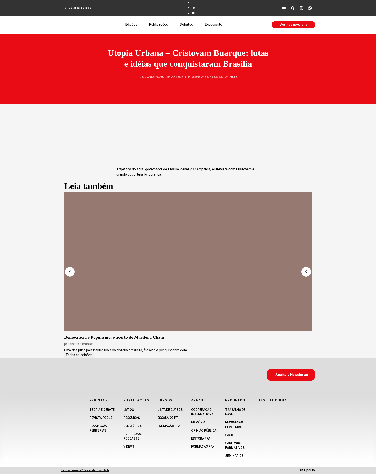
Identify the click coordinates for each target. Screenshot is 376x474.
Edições (131, 24)
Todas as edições (78, 355)
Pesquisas (131, 418)
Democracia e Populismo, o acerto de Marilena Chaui (114, 337)
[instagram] (301, 8)
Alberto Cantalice (81, 344)
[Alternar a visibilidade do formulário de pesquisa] (246, 24)
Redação (198, 76)
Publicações (158, 24)
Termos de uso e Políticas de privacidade (85, 470)
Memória (198, 422)
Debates (186, 24)
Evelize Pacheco (224, 76)
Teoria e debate (102, 409)
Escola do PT (167, 418)
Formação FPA (168, 426)
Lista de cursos (170, 409)
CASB (229, 435)
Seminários (234, 455)
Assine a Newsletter (292, 375)
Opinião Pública (203, 430)
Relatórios (132, 426)
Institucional (274, 400)
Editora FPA (200, 438)
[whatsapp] (310, 8)
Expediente (213, 24)
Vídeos (128, 446)
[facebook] (292, 8)
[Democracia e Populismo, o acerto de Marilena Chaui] (188, 261)
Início (88, 7)
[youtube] (284, 8)
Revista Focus (100, 418)
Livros (128, 409)
